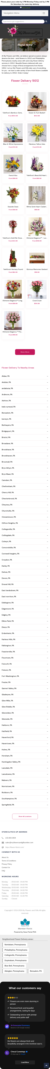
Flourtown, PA (7, 658)
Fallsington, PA (8, 645)
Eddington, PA (8, 603)
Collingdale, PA (8, 535)
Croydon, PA (7, 560)
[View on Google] (7, 1053)
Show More (25, 352)
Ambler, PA (6, 382)
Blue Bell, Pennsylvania (14, 966)
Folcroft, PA (7, 664)
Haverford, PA (7, 737)
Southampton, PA (9, 799)
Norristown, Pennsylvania (15, 945)
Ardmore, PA (7, 394)
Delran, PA (6, 572)
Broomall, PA (7, 462)
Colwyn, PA (6, 541)
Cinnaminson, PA (9, 517)
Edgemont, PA (8, 609)
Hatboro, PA (7, 725)
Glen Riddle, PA (8, 707)
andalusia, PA (7, 388)
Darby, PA (6, 566)
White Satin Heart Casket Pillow (37, 207)
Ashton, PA (6, 401)
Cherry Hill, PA (8, 492)
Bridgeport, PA (8, 431)
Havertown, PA (8, 743)
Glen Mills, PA (7, 701)
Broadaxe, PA (7, 443)
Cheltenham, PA (8, 486)
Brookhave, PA (8, 449)
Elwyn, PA (6, 627)
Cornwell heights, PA (10, 554)
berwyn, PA (6, 419)
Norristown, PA (8, 786)
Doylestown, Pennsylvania (16, 960)
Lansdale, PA (7, 768)
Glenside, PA (7, 719)
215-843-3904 (10, 838)
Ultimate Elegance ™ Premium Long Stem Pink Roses (13, 332)
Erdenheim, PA (8, 633)
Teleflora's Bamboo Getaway (13, 113)
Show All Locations (25, 816)
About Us (5, 857)
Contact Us (6, 867)
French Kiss (13, 175)
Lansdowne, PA (8, 774)
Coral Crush (37, 301)
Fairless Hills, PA (8, 639)
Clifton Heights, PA (10, 523)
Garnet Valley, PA (9, 688)
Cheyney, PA (7, 505)
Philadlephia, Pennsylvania (16, 950)
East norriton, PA (9, 596)
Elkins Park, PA (8, 621)
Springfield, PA (8, 805)
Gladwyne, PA (7, 694)
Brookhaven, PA (8, 456)
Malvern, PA (7, 780)
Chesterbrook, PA (9, 498)
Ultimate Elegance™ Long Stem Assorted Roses (13, 301)
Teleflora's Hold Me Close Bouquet (13, 238)
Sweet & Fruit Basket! (37, 113)
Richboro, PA (7, 792)
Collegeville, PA (8, 529)
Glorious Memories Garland (37, 269)
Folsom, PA (6, 670)
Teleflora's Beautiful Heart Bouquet (37, 175)
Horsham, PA (7, 756)
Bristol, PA (6, 437)
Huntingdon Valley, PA (11, 762)
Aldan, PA (6, 376)
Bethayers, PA (8, 425)
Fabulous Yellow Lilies (37, 144)
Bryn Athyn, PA (8, 468)
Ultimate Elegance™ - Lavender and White (37, 238)
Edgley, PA (6, 615)
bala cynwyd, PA (8, 407)
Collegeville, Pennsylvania (16, 955)
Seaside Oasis (13, 207)
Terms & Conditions (9, 861)
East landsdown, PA (10, 590)
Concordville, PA (9, 547)
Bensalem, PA (7, 413)
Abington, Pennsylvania (14, 971)
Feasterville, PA (8, 652)
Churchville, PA (8, 511)
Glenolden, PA (8, 713)
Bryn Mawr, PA (8, 474)
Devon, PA (6, 578)
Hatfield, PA (7, 731)
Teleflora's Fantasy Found (13, 269)
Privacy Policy (7, 864)
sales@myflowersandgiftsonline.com (19, 842)
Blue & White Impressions (13, 144)
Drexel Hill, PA (7, 584)
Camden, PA (7, 480)
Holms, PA (6, 750)
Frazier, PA (6, 682)
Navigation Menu (11, 13)
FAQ (3, 871)
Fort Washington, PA (10, 676)
